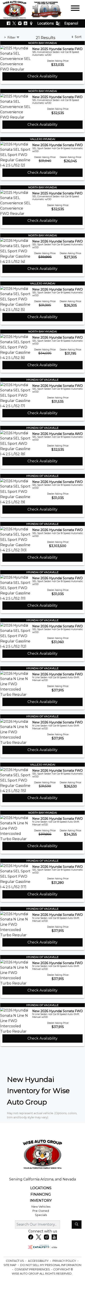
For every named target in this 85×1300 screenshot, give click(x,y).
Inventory (41, 1201)
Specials (41, 1215)
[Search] (77, 1224)
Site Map (10, 1265)
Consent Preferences (32, 1269)
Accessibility (38, 1260)
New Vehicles (40, 1206)
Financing (41, 1194)
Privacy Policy (65, 1260)
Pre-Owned (40, 1210)
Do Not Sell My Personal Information (50, 1265)
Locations (45, 23)
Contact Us (15, 1260)
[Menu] (75, 9)
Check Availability (42, 76)
